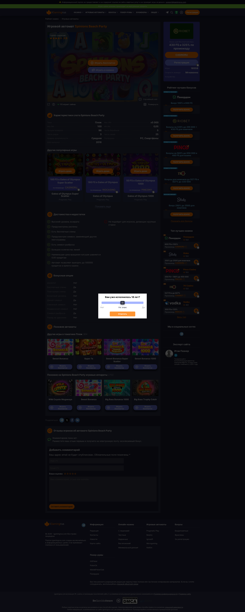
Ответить (122, 314)
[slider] (122, 303)
